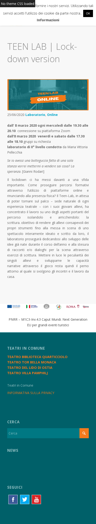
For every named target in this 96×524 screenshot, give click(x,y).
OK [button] (88, 13)
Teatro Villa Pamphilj (27, 373)
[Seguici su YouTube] (36, 499)
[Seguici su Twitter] (24, 499)
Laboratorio (35, 114)
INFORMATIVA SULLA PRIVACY (30, 393)
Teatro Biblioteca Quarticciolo (37, 357)
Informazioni (48, 20)
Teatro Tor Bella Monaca (31, 362)
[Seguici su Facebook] (13, 499)
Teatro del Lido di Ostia (29, 367)
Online (52, 114)
